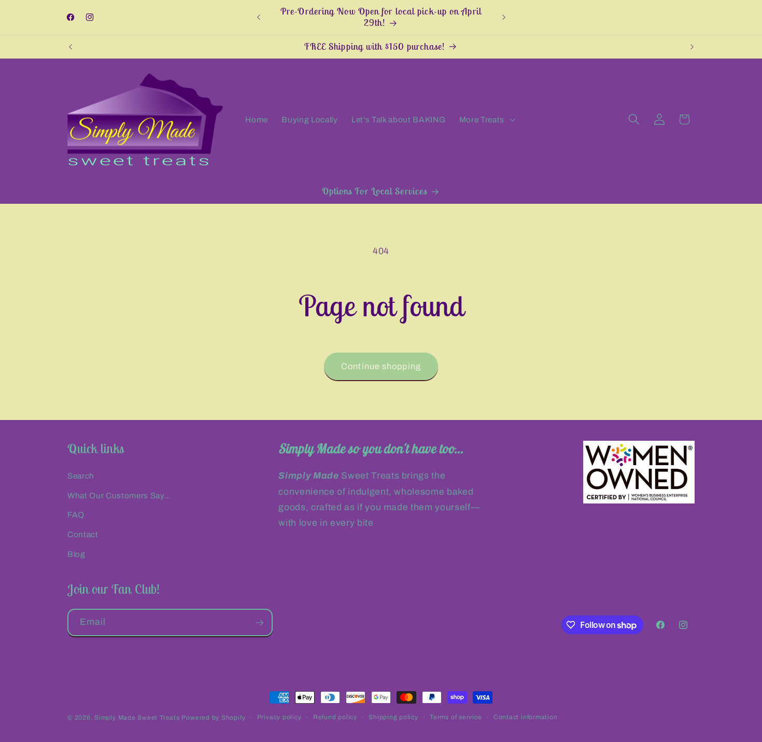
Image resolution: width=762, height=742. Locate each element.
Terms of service (456, 717)
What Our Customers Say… (119, 495)
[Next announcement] (503, 18)
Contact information (525, 717)
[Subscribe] (259, 623)
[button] (485, 119)
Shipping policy (393, 717)
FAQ (75, 514)
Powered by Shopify (213, 717)
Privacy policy (279, 717)
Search (80, 475)
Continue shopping (381, 366)
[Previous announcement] (258, 18)
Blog (76, 554)
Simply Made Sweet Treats (136, 717)
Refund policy (335, 717)
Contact (82, 534)
